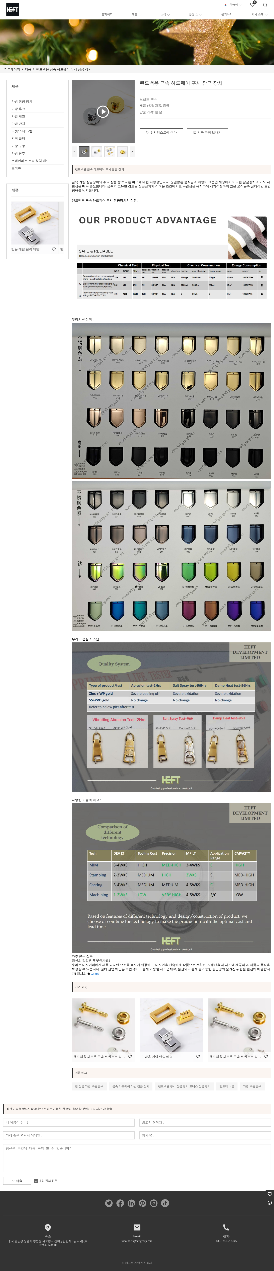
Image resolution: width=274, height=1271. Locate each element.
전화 (226, 1236)
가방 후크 (18, 109)
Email (137, 1236)
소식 (163, 14)
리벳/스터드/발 (21, 131)
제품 (134, 14)
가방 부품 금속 (252, 1086)
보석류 (16, 168)
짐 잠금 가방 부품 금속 (89, 1086)
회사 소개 (258, 14)
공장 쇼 (193, 14)
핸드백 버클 (226, 1086)
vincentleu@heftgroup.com (137, 1241)
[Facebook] (120, 1203)
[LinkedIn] (131, 1203)
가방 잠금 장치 (21, 101)
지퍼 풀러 (18, 138)
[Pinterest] (143, 1203)
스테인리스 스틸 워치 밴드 (30, 160)
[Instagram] (154, 1203)
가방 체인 (18, 116)
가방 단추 (18, 153)
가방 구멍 (18, 146)
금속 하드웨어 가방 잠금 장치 (130, 1086)
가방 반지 (18, 123)
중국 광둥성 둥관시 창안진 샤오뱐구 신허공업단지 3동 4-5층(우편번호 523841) (47, 1243)
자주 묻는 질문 (82, 956)
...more (94, 973)
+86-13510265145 (226, 1241)
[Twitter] (109, 1203)
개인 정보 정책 (48, 1180)
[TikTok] (165, 1203)
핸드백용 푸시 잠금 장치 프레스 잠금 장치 (184, 1086)
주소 (48, 1236)
